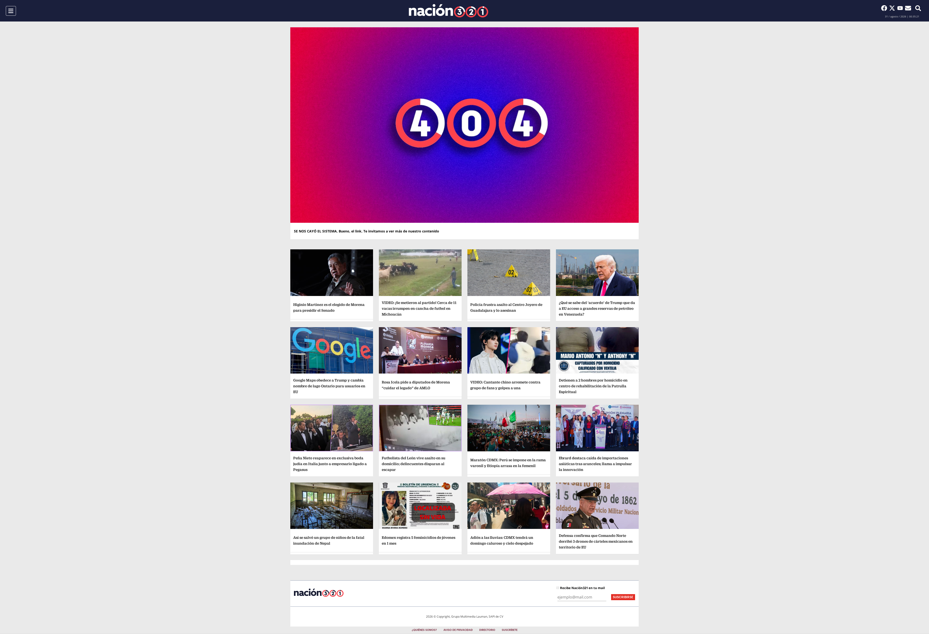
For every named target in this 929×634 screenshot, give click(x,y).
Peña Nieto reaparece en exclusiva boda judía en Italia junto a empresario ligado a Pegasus (330, 464)
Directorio (487, 630)
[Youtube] (901, 8)
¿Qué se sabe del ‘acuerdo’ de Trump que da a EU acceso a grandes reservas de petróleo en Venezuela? (597, 308)
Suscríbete (509, 630)
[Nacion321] (448, 11)
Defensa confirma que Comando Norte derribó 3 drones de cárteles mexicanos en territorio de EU (596, 541)
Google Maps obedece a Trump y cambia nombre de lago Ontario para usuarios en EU (329, 386)
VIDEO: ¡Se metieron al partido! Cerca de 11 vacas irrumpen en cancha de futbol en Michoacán (419, 308)
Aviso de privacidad (458, 630)
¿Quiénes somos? (424, 630)
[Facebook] (885, 8)
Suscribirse (623, 597)
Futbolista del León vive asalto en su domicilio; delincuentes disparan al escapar (413, 464)
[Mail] (908, 8)
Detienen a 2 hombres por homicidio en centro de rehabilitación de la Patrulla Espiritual (593, 386)
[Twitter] (893, 8)
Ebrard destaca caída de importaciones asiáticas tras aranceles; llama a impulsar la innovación (595, 464)
